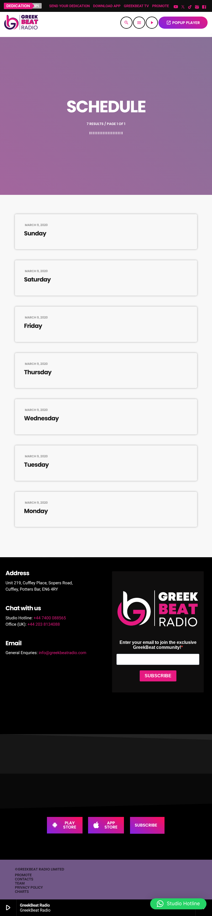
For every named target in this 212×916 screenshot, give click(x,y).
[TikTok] (190, 7)
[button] (178, 903)
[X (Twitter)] (183, 7)
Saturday (37, 279)
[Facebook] (204, 7)
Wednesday (41, 418)
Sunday (35, 233)
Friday (33, 326)
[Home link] (21, 22)
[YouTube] (176, 7)
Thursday (37, 372)
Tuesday (36, 464)
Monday (36, 511)
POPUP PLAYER (183, 22)
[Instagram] (197, 7)
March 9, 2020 (36, 225)
